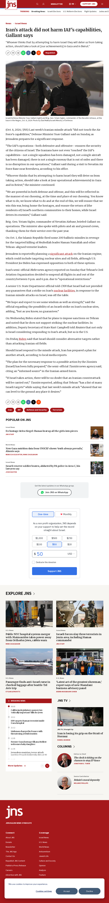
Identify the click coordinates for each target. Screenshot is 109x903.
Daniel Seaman (63, 740)
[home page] (11, 5)
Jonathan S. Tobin (82, 763)
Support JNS (88, 4)
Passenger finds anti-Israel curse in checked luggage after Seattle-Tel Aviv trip (28, 685)
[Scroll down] (47, 766)
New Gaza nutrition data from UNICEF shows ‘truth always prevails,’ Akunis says (44, 450)
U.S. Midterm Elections (72, 11)
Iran (10, 410)
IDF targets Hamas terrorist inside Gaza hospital (27, 722)
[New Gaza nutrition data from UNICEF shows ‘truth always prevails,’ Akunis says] (97, 450)
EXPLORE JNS (19, 593)
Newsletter (57, 4)
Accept (66, 891)
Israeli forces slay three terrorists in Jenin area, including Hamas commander (79, 637)
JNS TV (62, 700)
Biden (22, 339)
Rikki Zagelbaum (30, 454)
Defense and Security (37, 410)
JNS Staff (10, 434)
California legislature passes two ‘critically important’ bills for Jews (27, 711)
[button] (18, 53)
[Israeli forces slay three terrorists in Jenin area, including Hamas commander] (79, 614)
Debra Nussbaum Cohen (66, 692)
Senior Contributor (81, 776)
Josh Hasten (11, 472)
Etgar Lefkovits (13, 692)
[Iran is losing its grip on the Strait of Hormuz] (80, 716)
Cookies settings (44, 891)
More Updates (15, 765)
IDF (19, 410)
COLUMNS (64, 746)
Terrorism (57, 410)
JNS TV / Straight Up (65, 729)
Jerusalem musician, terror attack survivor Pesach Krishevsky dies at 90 (29, 753)
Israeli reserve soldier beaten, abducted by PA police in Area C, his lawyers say (43, 467)
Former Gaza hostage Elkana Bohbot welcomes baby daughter (29, 743)
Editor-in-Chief (80, 754)
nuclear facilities (64, 290)
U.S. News (9, 630)
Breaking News (18, 700)
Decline (89, 891)
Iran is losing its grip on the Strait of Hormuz (80, 735)
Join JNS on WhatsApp (56, 492)
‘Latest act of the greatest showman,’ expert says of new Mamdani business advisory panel (79, 685)
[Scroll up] (42, 766)
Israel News (21, 23)
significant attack (61, 253)
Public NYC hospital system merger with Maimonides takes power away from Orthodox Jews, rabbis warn (28, 637)
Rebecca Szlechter (14, 454)
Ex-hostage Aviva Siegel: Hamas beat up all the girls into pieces (42, 431)
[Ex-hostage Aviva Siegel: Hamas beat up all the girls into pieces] (97, 432)
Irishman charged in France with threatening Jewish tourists (26, 732)
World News (10, 445)
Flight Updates (90, 11)
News (8, 23)
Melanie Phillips (81, 783)
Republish (50, 52)
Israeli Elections (54, 11)
